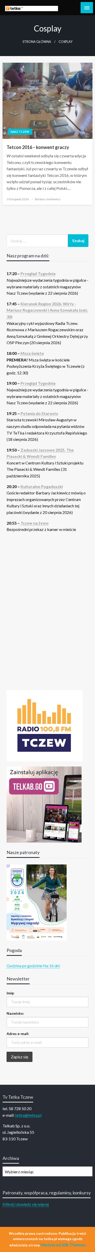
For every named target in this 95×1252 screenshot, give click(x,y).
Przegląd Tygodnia (38, 273)
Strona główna (37, 42)
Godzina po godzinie (24, 965)
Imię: (10, 993)
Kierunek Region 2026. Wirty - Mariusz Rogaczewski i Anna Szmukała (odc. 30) (47, 310)
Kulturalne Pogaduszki (42, 486)
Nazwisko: (15, 1013)
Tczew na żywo (35, 523)
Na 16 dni (51, 965)
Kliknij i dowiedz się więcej (26, 1204)
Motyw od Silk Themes (63, 1244)
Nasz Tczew (20, 131)
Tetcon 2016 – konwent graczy (38, 147)
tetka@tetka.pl (28, 1115)
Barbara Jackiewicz (48, 199)
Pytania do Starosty (39, 413)
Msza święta (32, 353)
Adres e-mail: (18, 1033)
